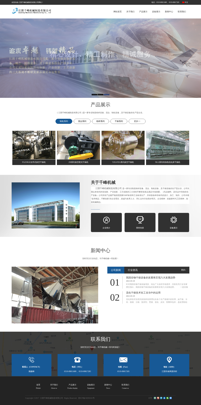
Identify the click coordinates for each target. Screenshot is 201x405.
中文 (186, 2)
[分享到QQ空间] (155, 398)
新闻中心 (169, 12)
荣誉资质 (140, 228)
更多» (183, 270)
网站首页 (117, 12)
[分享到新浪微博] (158, 398)
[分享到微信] (167, 398)
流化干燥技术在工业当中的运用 (143, 292)
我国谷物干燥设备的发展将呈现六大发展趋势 (150, 277)
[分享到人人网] (164, 398)
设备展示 (156, 12)
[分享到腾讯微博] (161, 398)
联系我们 (182, 12)
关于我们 (130, 12)
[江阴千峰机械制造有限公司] (32, 10)
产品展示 (143, 12)
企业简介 (106, 228)
